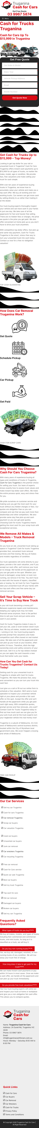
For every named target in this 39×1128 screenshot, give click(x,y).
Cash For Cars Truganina (10, 483)
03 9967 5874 (19, 14)
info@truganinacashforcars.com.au (17, 1038)
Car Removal (10, 1100)
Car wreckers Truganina (13, 851)
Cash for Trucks (12, 1107)
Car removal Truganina (13, 818)
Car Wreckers (11, 1104)
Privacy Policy (11, 1111)
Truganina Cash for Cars (26, 1122)
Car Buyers (10, 1097)
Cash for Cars (11, 1093)
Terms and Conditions (14, 1115)
